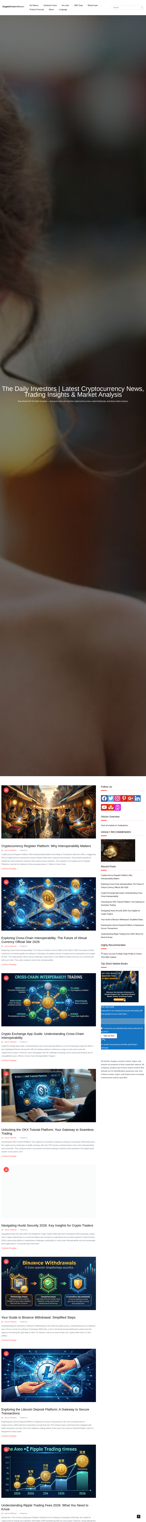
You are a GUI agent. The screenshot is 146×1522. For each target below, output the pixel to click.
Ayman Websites (11, 850)
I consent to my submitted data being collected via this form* (122, 1030)
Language (63, 9)
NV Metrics (34, 5)
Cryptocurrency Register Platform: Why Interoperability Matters (46, 846)
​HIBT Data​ (78, 5)
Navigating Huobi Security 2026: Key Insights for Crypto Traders (47, 1225)
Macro (51, 9)
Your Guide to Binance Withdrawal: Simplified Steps (38, 1317)
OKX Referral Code (9, 842)
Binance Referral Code (27, 842)
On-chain (65, 5)
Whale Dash (93, 5)
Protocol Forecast (37, 9)
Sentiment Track (50, 5)
